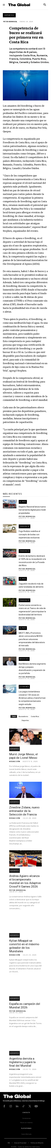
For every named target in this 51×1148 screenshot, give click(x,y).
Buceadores (23, 716)
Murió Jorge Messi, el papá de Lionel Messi (23, 756)
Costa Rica (35, 716)
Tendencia (24, 526)
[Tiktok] (23, 1106)
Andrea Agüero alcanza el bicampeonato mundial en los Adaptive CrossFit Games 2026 (25, 881)
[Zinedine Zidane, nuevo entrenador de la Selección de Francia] (25, 790)
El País (23, 501)
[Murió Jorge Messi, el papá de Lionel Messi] (25, 737)
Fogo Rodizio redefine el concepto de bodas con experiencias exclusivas (29, 534)
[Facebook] (4, 1106)
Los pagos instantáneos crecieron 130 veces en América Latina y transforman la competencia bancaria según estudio (32, 697)
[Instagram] (10, 1106)
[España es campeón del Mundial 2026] (25, 986)
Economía (24, 686)
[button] (44, 4)
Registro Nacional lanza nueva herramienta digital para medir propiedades (32, 510)
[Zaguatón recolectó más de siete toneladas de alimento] (9, 581)
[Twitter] (29, 1106)
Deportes (9, 15)
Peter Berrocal (10, 21)
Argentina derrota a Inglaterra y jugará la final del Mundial (22, 1062)
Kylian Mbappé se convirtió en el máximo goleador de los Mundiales (24, 946)
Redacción (14, 761)
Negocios (24, 659)
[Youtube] (36, 1106)
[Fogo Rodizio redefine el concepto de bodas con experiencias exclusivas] (9, 528)
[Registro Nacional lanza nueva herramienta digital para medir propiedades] (9, 504)
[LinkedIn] (17, 1106)
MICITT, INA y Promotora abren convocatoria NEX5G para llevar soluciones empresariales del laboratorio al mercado (32, 639)
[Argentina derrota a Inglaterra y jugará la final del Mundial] (25, 1041)
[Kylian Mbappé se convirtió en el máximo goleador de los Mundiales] (25, 923)
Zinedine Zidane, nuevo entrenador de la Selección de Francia (24, 811)
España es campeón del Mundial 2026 (24, 1005)
